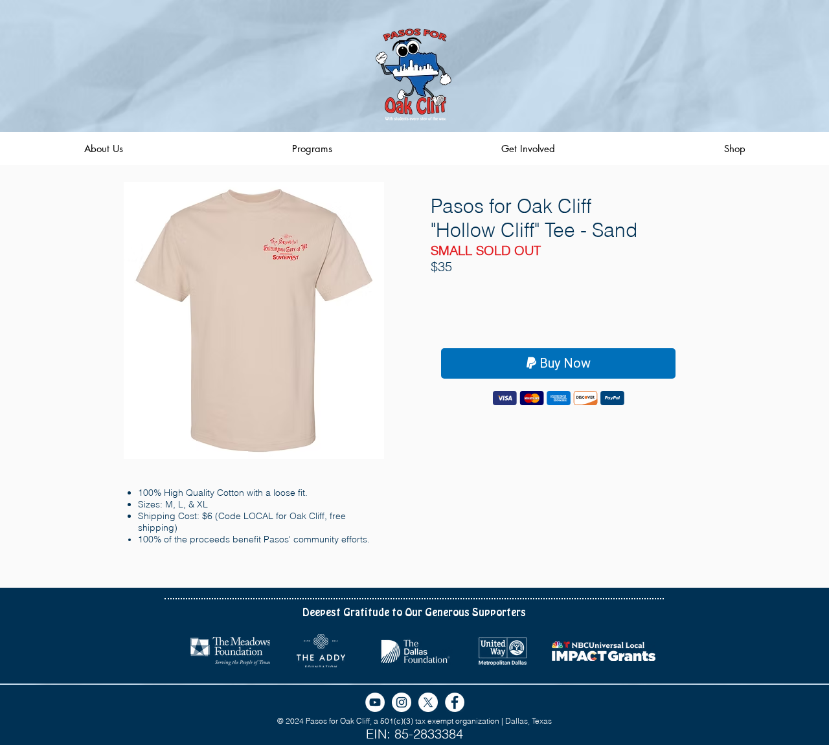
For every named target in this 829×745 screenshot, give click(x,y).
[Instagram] (401, 702)
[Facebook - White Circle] (454, 702)
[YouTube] (375, 702)
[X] (428, 702)
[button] (254, 320)
